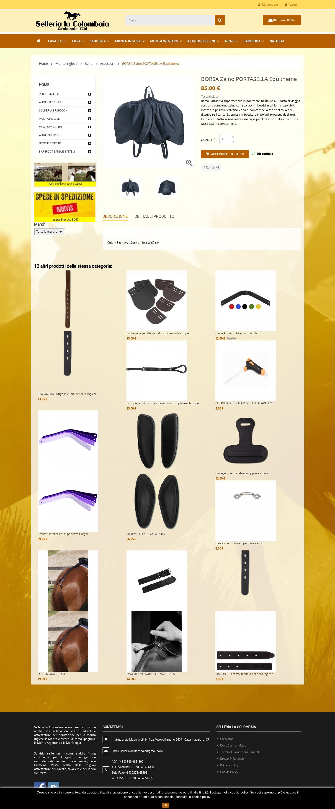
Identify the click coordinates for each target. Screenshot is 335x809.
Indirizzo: (161, 739)
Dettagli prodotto (154, 216)
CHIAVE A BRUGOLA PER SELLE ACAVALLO (243, 403)
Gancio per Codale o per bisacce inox (240, 543)
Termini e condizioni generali (240, 752)
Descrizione (115, 216)
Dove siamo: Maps (233, 745)
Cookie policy (229, 772)
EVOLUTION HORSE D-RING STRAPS (150, 674)
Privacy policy (229, 765)
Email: (137, 751)
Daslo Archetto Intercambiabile (236, 333)
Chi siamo (227, 739)
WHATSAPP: (132, 778)
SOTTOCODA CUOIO (51, 674)
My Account (269, 5)
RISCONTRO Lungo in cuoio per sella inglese (67, 394)
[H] (38, 41)
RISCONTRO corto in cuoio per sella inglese (244, 674)
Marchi (40, 224)
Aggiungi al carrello (227, 154)
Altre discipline (50, 135)
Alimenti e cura (50, 102)
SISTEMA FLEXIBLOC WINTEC (146, 534)
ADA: (127, 762)
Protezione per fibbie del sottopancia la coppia (157, 333)
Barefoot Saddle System (57, 151)
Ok (165, 805)
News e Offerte (50, 143)
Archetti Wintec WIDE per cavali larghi (63, 534)
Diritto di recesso (232, 759)
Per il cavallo (49, 94)
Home (44, 85)
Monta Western (50, 127)
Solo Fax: (129, 772)
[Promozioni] (65, 207)
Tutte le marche (49, 232)
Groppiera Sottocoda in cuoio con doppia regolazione (162, 403)
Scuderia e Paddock (53, 110)
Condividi (212, 167)
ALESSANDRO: (134, 767)
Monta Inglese (49, 118)
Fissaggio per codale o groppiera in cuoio (242, 473)
